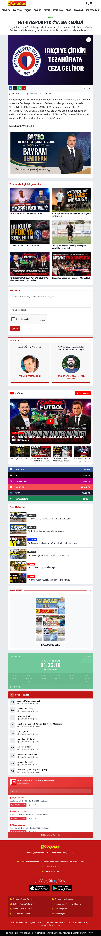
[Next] (55, 881)
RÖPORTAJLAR (92, 10)
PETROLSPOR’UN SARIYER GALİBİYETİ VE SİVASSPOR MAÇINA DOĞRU (29, 279)
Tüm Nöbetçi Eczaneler (51, 835)
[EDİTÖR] (71, 364)
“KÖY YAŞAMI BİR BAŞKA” (42, 567)
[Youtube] (51, 881)
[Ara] (87, 3)
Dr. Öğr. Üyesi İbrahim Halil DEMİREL (29, 377)
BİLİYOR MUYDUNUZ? (81, 923)
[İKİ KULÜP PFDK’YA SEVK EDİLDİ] (30, 232)
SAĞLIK (37, 10)
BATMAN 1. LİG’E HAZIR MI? (71, 346)
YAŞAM (28, 10)
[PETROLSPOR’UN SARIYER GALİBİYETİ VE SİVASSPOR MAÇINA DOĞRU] (30, 264)
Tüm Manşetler (60, 909)
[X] (41, 881)
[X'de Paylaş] (15, 88)
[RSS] (64, 881)
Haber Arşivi (60, 914)
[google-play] (62, 888)
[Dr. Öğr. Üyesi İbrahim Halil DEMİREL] (30, 364)
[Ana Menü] (91, 3)
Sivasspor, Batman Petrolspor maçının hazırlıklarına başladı (69, 247)
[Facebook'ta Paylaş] (10, 88)
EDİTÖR (71, 376)
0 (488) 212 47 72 (19, 805)
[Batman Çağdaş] (17, 3)
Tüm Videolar (84, 393)
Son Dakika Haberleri (21, 914)
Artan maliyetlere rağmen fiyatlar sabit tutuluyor (52, 543)
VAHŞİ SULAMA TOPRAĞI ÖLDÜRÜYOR (48, 555)
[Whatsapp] (60, 881)
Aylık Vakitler (16, 687)
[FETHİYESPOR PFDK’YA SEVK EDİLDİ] (50, 60)
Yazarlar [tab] (15, 340)
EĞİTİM (46, 10)
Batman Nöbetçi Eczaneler (24, 899)
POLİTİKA (17, 10)
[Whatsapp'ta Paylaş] (19, 88)
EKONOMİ (78, 10)
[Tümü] (90, 507)
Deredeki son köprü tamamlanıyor (46, 531)
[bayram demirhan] (50, 152)
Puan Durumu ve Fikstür (22, 909)
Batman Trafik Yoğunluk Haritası (67, 904)
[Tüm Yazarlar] (90, 340)
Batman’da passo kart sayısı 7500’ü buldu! (71, 278)
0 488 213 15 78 (52, 866)
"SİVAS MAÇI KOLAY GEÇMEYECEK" (26, 213)
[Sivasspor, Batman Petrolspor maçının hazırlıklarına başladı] (71, 232)
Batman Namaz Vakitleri (23, 904)
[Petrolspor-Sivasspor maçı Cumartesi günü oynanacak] (71, 200)
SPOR (68, 10)
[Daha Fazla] (24, 88)
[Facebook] (37, 881)
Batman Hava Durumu (64, 899)
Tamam (90, 932)
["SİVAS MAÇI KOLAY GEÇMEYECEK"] (30, 200)
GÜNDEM (6, 10)
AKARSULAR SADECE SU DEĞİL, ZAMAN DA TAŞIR (30, 348)
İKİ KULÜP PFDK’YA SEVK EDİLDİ (25, 246)
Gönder (15, 328)
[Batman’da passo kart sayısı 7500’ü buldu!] (71, 264)
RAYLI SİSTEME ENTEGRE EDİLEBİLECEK (49, 518)
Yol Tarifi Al (34, 805)
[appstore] (39, 888)
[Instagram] (46, 881)
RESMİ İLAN (58, 10)
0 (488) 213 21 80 (19, 818)
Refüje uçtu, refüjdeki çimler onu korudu (49, 580)
